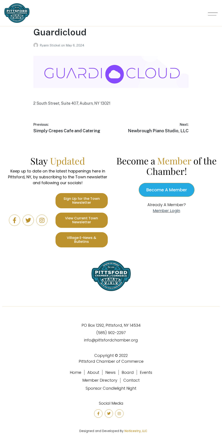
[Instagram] (41, 220)
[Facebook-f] (14, 220)
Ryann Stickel (50, 45)
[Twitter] (28, 220)
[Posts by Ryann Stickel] (36, 45)
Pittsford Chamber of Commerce (111, 361)
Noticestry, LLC (135, 431)
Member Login (166, 210)
